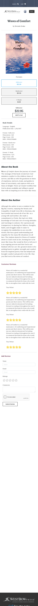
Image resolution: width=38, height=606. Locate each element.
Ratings (5, 376)
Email (4, 369)
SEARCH (14, 4)
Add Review (6, 356)
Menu (31, 11)
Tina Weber (10, 287)
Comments (6, 385)
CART (22, 4)
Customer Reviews (8, 264)
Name (4, 361)
